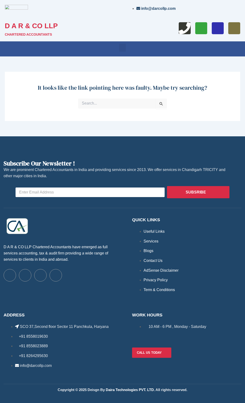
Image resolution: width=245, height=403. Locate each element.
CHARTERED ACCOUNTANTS (28, 34)
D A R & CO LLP (31, 26)
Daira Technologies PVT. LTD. (130, 390)
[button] (122, 48)
